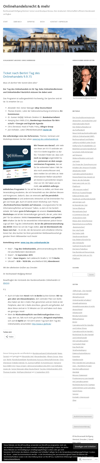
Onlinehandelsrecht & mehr (26, 6)
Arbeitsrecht (77, 312)
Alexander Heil (27, 356)
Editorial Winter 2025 (81, 196)
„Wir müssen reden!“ (81, 189)
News (60, 353)
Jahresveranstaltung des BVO (39, 366)
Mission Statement (80, 375)
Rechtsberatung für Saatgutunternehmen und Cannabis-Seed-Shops (84, 387)
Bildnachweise (78, 319)
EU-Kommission (47, 363)
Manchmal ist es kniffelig (82, 224)
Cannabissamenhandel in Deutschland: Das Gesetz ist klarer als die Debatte (84, 177)
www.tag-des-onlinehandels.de (45, 139)
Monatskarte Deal (80, 211)
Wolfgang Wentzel (24, 372)
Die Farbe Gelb (78, 233)
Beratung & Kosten (80, 316)
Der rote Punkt (78, 230)
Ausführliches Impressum (83, 416)
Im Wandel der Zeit (80, 205)
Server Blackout (79, 208)
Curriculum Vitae (79, 344)
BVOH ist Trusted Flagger (82, 192)
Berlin (9, 359)
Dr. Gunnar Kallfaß (32, 363)
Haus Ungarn (21, 366)
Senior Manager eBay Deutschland (25, 369)
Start (5, 22)
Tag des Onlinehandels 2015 (51, 369)
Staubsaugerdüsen (80, 236)
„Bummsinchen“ (79, 227)
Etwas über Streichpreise (82, 221)
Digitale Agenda (18, 363)
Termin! (6, 356)
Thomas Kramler (9, 372)
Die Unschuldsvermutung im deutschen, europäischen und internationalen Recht (84, 120)
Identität (76, 372)
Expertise (31, 22)
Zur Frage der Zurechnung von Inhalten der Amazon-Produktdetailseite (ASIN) (85, 167)
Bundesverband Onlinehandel (45, 353)
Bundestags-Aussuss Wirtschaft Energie (43, 359)
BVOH (42, 22)
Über (74, 400)
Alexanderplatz (40, 356)
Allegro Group (52, 356)
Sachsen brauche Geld (82, 246)
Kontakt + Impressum (59, 22)
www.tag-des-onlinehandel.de (35, 242)
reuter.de (47, 130)
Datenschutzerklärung (81, 353)
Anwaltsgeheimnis (80, 303)
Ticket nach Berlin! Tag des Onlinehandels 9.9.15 (21, 74)
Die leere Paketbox (80, 249)
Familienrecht (78, 359)
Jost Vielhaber (56, 366)
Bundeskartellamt (19, 359)
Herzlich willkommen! (81, 369)
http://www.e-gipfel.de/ (41, 324)
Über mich (17, 22)
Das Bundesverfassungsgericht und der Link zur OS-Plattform (84, 255)
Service (75, 394)
